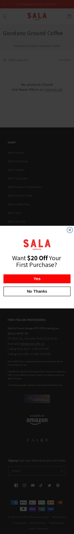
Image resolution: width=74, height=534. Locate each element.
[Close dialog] (70, 230)
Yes (37, 278)
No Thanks (37, 291)
